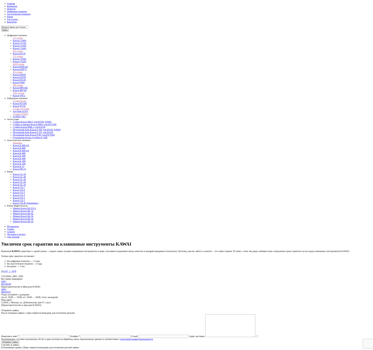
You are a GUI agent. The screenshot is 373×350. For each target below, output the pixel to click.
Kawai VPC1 (19, 95)
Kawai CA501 (19, 46)
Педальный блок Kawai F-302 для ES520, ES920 (36, 129)
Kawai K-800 (19, 148)
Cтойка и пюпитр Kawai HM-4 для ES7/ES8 (34, 124)
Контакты (12, 22)
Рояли (10, 16)
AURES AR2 (19, 116)
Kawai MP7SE (20, 90)
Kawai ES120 (19, 80)
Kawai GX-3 (19, 195)
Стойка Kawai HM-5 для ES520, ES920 (32, 122)
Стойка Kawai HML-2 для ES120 (29, 127)
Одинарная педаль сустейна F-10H (30, 137)
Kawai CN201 (19, 61)
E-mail (134, 336)
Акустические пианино (18, 14)
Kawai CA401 (19, 48)
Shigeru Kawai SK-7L (23, 211)
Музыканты (13, 226)
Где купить (12, 19)
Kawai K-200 (19, 164)
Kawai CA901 (19, 40)
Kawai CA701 (19, 43)
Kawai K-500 (19, 156)
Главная (11, 3)
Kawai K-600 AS (21, 150)
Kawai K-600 (19, 153)
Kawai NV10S (20, 103)
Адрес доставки (197, 336)
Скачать (11, 231)
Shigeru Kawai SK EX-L (24, 208)
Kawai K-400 (19, 158)
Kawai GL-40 (19, 177)
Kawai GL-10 (19, 185)
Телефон (75, 336)
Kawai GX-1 (19, 200)
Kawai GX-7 (19, 187)
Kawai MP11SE (20, 88)
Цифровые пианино (17, 11)
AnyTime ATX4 (20, 111)
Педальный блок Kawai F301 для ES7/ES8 (33, 135)
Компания (12, 6)
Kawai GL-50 (19, 174)
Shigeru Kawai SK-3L (23, 219)
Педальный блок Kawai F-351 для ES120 (33, 132)
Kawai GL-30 (19, 179)
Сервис (10, 229)
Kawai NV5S (19, 106)
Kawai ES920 (19, 74)
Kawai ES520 (19, 77)
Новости (11, 9)
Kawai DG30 (19, 53)
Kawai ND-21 (19, 169)
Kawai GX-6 (19, 190)
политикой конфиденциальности (136, 339)
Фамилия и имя (9, 336)
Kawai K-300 (19, 161)
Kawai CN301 (19, 59)
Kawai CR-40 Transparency (26, 203)
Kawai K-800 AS (21, 145)
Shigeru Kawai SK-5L (23, 216)
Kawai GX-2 (19, 198)
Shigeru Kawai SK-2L (23, 221)
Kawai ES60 (19, 82)
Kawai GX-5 (19, 192)
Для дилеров (13, 237)
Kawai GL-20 (19, 182)
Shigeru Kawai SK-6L (23, 213)
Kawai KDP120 (20, 67)
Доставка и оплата (16, 234)
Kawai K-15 (18, 166)
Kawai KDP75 (20, 69)
